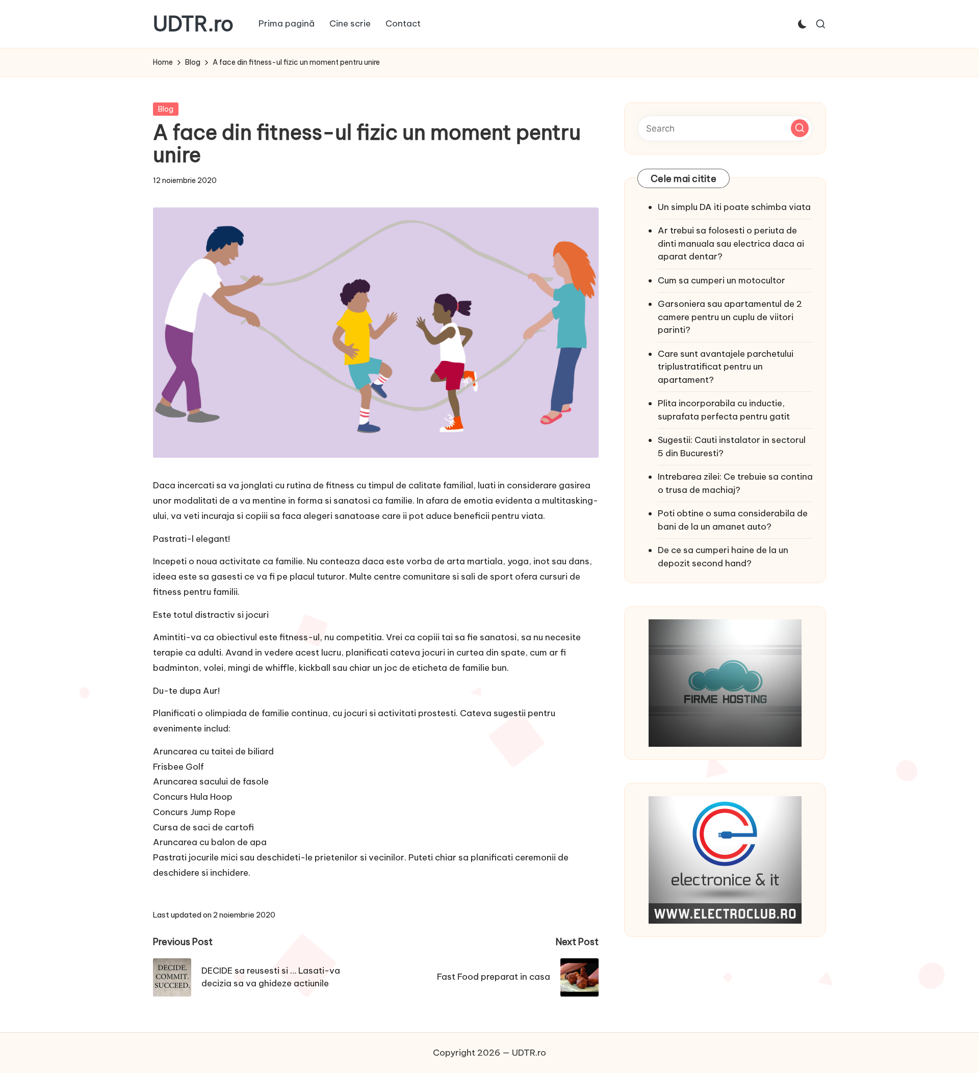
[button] (800, 128)
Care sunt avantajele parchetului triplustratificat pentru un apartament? (725, 366)
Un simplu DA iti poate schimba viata (734, 207)
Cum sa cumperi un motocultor (721, 280)
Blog (165, 109)
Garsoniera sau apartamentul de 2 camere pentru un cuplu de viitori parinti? (730, 316)
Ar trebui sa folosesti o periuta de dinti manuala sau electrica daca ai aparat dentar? (731, 243)
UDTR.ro (193, 24)
